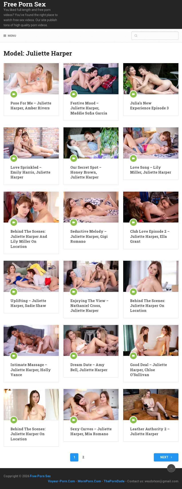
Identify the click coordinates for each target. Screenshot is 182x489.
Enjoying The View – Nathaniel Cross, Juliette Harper (89, 305)
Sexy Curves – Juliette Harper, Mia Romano (91, 431)
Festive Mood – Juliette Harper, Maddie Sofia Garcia (88, 108)
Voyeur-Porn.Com (61, 481)
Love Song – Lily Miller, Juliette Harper (150, 169)
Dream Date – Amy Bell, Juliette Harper (88, 367)
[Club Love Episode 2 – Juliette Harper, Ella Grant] (150, 207)
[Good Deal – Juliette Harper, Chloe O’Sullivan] (150, 340)
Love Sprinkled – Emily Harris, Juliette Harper (30, 172)
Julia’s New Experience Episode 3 (149, 105)
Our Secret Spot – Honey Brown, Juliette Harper (85, 172)
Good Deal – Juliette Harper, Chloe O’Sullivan (148, 369)
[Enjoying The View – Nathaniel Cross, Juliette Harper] (91, 276)
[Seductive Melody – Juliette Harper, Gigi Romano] (91, 207)
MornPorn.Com (89, 481)
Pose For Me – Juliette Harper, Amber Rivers (30, 105)
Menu (12, 35)
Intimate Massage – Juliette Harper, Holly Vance (30, 369)
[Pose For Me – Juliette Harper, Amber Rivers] (31, 78)
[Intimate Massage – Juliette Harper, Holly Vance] (31, 340)
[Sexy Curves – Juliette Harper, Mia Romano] (91, 404)
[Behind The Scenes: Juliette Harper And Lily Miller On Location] (31, 207)
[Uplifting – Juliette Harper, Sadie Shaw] (31, 276)
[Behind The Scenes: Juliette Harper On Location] (150, 276)
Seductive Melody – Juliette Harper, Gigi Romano (89, 236)
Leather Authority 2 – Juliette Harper (150, 431)
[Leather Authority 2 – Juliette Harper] (150, 404)
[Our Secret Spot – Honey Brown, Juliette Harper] (91, 142)
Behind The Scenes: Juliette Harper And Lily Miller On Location (28, 239)
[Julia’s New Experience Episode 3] (150, 78)
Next (164, 457)
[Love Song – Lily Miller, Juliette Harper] (150, 142)
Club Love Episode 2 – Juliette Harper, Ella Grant (150, 236)
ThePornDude (114, 481)
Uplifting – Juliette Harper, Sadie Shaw (28, 303)
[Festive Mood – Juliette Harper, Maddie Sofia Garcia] (91, 78)
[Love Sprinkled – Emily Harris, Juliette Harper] (31, 142)
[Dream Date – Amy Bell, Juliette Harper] (91, 340)
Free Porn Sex (25, 4)
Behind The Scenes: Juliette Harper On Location (147, 305)
